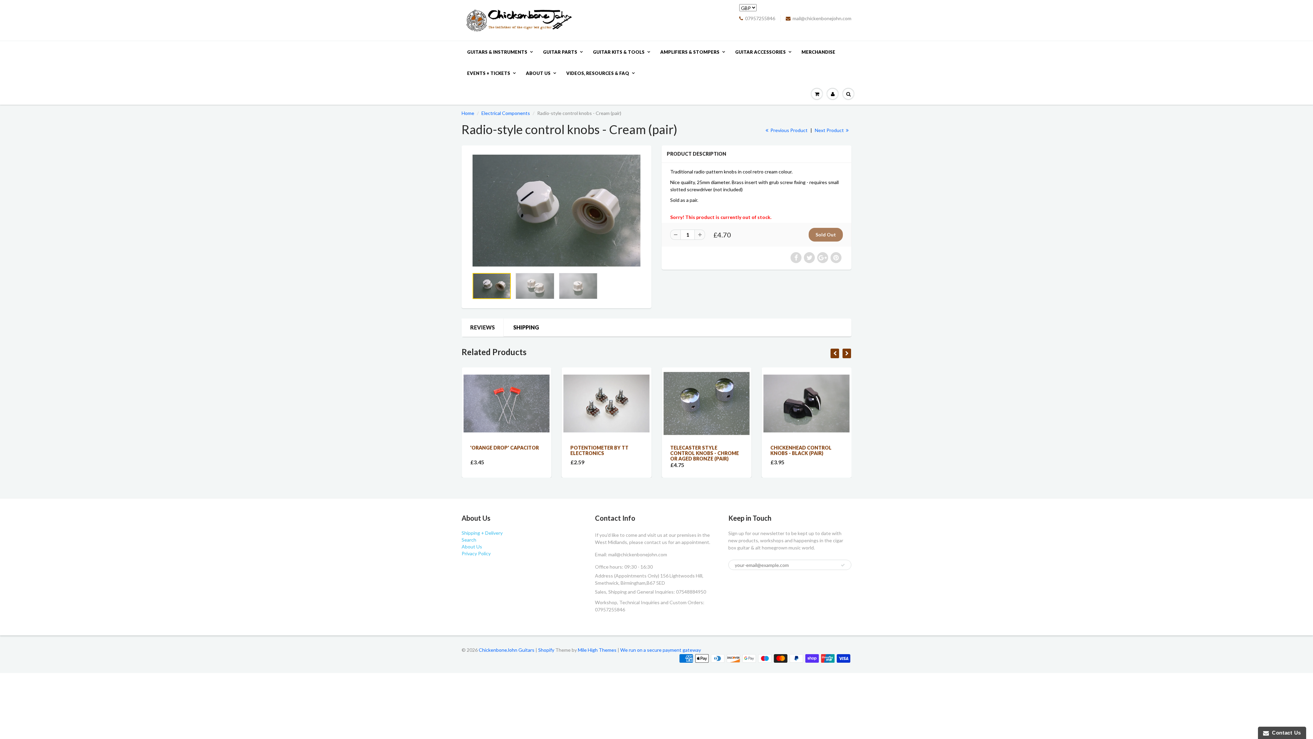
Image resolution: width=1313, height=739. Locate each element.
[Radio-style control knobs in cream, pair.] (556, 210)
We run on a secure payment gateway (660, 650)
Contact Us (1285, 733)
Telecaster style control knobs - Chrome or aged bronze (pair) (704, 453)
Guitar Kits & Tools (619, 52)
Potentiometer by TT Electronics (599, 450)
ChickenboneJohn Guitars (506, 650)
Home (468, 113)
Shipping (526, 327)
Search (469, 540)
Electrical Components (505, 113)
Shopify (546, 650)
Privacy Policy (476, 553)
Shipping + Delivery (482, 533)
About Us (538, 73)
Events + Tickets (488, 73)
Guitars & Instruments (497, 52)
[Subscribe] (842, 565)
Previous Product (788, 130)
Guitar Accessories (760, 52)
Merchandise (818, 52)
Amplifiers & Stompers (689, 52)
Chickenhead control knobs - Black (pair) (801, 450)
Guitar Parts (560, 52)
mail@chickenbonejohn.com (822, 18)
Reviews (482, 327)
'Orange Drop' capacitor (504, 448)
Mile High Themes (597, 650)
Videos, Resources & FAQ (597, 73)
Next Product (830, 130)
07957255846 (760, 18)
